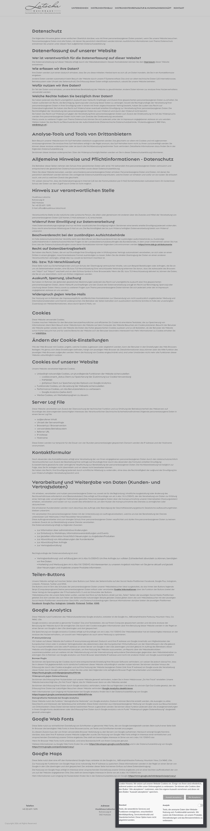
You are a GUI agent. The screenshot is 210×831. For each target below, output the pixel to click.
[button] (173, 797)
